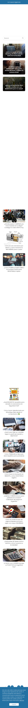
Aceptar (14, 704)
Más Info (22, 700)
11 (18, 686)
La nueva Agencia (14, 2)
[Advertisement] (14, 21)
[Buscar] (22, 37)
